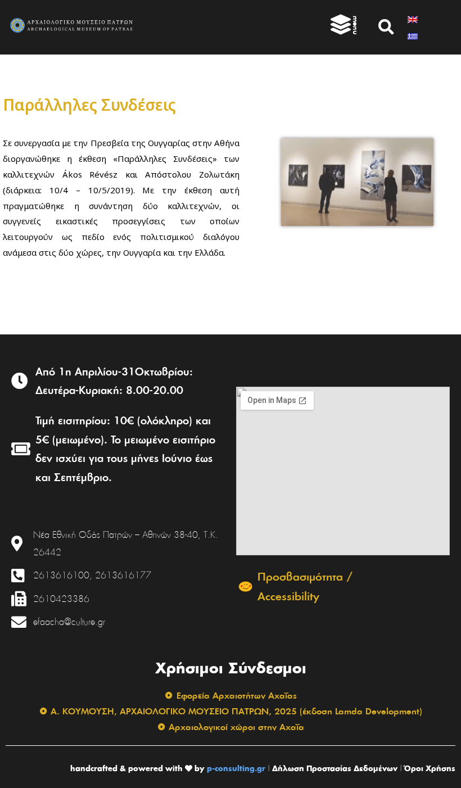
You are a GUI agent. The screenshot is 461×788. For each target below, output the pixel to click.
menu (356, 25)
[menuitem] (412, 18)
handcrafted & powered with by (137, 768)
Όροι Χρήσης (429, 768)
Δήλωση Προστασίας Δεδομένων (334, 768)
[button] (386, 27)
